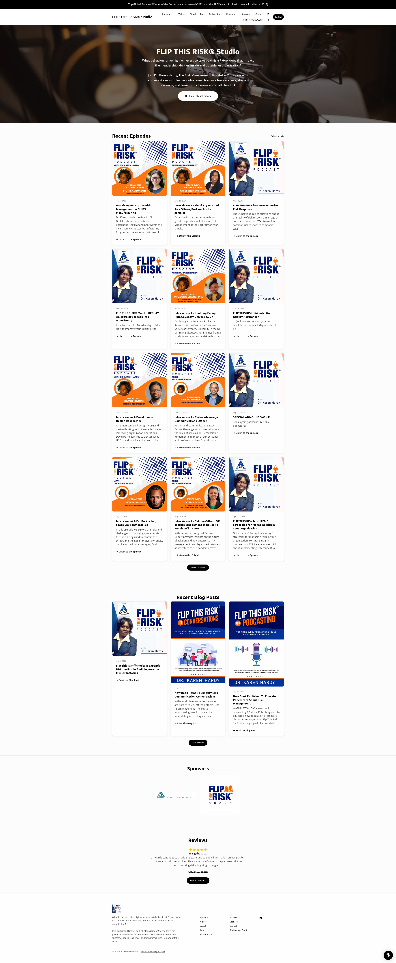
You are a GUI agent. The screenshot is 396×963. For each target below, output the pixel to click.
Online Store (215, 14)
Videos (181, 14)
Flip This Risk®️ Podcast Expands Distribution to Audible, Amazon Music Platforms (138, 669)
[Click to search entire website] (268, 20)
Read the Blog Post (129, 679)
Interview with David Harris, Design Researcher (134, 418)
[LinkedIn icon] (260, 918)
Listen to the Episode (130, 239)
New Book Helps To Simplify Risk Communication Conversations (196, 694)
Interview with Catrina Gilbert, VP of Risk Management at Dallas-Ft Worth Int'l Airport (197, 524)
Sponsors (246, 14)
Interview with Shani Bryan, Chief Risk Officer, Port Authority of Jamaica (196, 208)
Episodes (167, 14)
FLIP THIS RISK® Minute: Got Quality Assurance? (252, 314)
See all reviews (198, 880)
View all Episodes (198, 567)
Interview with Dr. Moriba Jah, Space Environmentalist (136, 522)
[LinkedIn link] (268, 14)
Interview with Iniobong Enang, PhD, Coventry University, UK (195, 314)
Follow (278, 16)
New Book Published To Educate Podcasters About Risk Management (254, 699)
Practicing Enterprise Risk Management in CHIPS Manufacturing (133, 208)
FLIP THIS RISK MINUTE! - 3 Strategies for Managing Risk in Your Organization (254, 524)
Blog (202, 14)
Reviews (230, 14)
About (193, 14)
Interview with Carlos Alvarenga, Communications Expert (196, 418)
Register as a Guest (253, 19)
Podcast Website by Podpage (153, 951)
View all (276, 136)
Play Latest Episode (200, 96)
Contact (259, 14)
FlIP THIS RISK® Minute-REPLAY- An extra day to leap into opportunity (138, 316)
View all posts (198, 742)
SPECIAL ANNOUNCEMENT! (251, 417)
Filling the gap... (198, 853)
